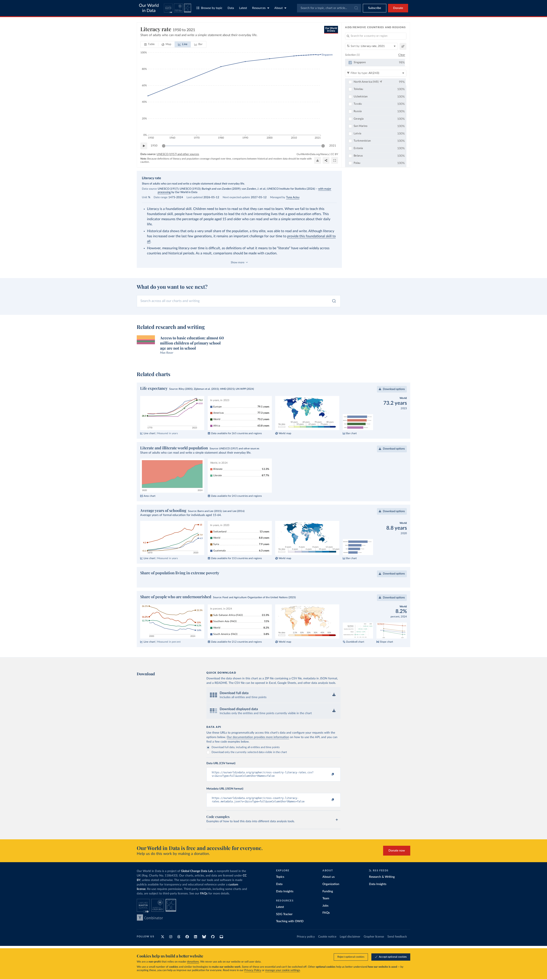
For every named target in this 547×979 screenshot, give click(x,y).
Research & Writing (382, 876)
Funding (327, 891)
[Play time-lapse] (143, 145)
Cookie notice (327, 936)
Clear (401, 55)
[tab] (149, 44)
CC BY (334, 154)
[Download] (317, 160)
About (278, 8)
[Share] (326, 160)
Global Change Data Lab (197, 871)
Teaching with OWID (290, 921)
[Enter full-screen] (334, 160)
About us (328, 876)
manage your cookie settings (282, 970)
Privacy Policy (252, 970)
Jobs (325, 905)
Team (325, 898)
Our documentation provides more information (258, 737)
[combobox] (329, 8)
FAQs (203, 893)
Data (231, 8)
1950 (154, 145)
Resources (259, 8)
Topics (280, 876)
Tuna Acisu (292, 197)
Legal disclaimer (350, 936)
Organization (330, 884)
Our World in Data (149, 8)
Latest (243, 8)
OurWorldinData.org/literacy (313, 154)
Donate (398, 8)
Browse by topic (211, 8)
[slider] (163, 146)
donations (193, 961)
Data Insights (284, 891)
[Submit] (356, 8)
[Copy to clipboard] (328, 774)
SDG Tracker (284, 914)
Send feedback (397, 936)
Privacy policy (306, 936)
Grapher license (374, 936)
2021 (332, 145)
